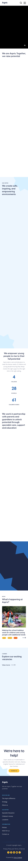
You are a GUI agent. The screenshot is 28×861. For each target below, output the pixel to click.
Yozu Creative (18, 857)
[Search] (21, 3)
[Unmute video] (25, 45)
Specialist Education (8, 813)
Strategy (4, 802)
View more (6, 665)
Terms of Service (20, 849)
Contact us (14, 771)
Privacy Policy (7, 849)
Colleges (5, 301)
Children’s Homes (7, 816)
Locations (6, 180)
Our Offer (5, 809)
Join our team (7, 120)
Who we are (6, 795)
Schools (5, 251)
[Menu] (25, 3)
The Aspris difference (6, 150)
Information (6, 824)
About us (5, 92)
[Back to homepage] (4, 3)
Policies (4, 827)
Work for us (6, 831)
